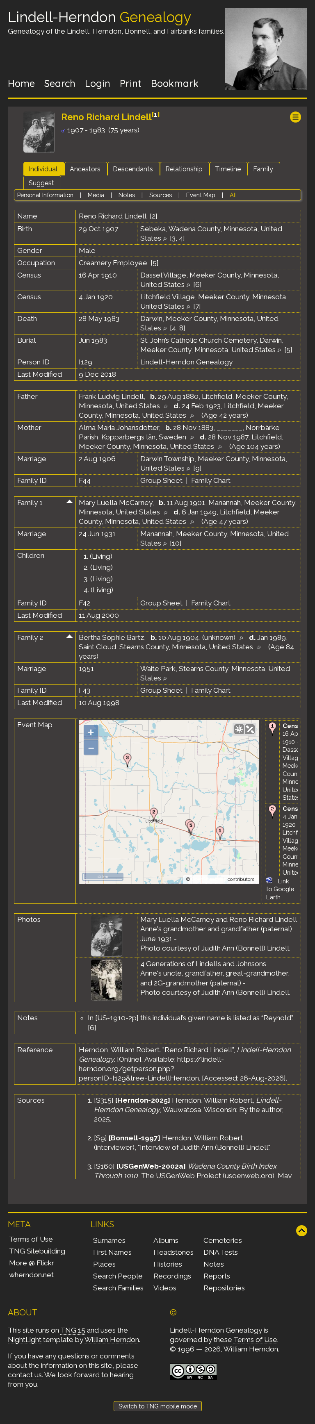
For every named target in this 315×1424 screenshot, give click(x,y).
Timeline (228, 169)
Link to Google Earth (280, 889)
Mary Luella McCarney (115, 502)
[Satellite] (250, 729)
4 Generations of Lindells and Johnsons (203, 964)
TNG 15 (72, 1330)
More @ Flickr (31, 1263)
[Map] (239, 729)
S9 (100, 1138)
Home (21, 83)
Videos (164, 1288)
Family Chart (211, 480)
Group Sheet (161, 480)
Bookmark (175, 83)
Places (104, 1264)
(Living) (101, 556)
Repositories (224, 1288)
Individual (43, 169)
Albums (165, 1240)
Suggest (41, 183)
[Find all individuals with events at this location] (165, 238)
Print (131, 83)
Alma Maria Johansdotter (119, 427)
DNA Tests (220, 1252)
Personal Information (45, 194)
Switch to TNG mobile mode (158, 1406)
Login (97, 83)
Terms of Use (31, 1239)
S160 (104, 1166)
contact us (25, 1375)
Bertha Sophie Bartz (111, 637)
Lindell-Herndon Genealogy (186, 362)
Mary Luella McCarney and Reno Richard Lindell (218, 919)
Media (96, 194)
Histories (167, 1264)
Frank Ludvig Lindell (111, 396)
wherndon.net (31, 1275)
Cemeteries (222, 1240)
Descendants (133, 169)
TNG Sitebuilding (37, 1251)
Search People (118, 1276)
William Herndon (111, 1339)
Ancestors (85, 169)
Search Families (118, 1288)
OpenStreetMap (208, 879)
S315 (104, 1100)
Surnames (109, 1240)
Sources (160, 194)
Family (263, 169)
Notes (127, 194)
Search (59, 83)
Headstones (173, 1252)
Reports (216, 1276)
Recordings (172, 1276)
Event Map (200, 194)
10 (176, 543)
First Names (112, 1252)
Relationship (184, 169)
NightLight (24, 1339)
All (233, 194)
